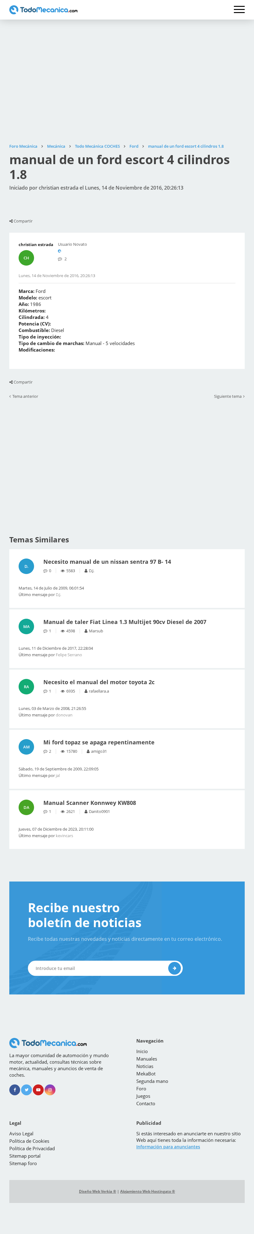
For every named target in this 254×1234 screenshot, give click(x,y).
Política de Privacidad (32, 1148)
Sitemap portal (25, 1156)
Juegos (143, 1096)
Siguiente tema (228, 396)
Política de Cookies (29, 1141)
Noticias (144, 1066)
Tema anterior (25, 396)
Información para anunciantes (168, 1147)
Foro (141, 1088)
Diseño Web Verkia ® (97, 1191)
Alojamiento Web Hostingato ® (147, 1191)
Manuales (146, 1059)
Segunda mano (152, 1081)
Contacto (145, 1103)
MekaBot (145, 1073)
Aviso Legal (21, 1133)
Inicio (142, 1051)
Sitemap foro (23, 1163)
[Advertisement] (127, 81)
